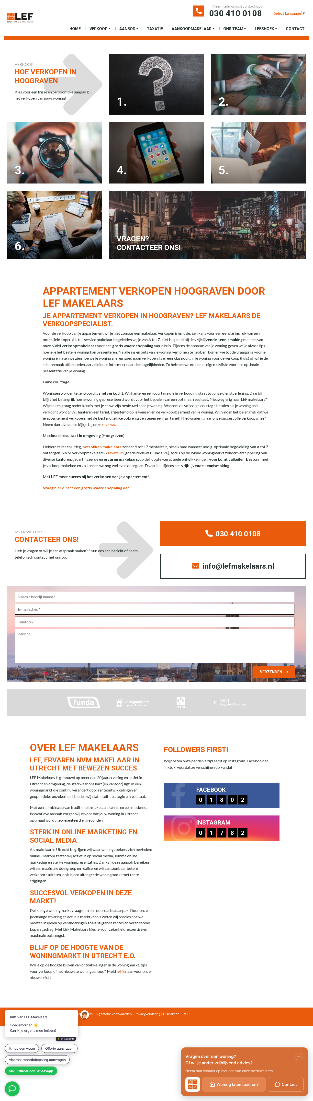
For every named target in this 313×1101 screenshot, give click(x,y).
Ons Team (233, 28)
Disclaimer (171, 1014)
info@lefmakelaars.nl (237, 566)
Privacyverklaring (147, 1014)
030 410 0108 (235, 13)
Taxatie (155, 28)
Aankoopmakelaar (192, 28)
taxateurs (116, 452)
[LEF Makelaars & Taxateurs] (20, 19)
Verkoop (98, 28)
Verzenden (271, 672)
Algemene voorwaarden (113, 1014)
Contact (295, 28)
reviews (108, 424)
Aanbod (127, 28)
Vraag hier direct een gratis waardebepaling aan (86, 487)
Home (75, 28)
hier (123, 971)
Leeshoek (264, 28)
